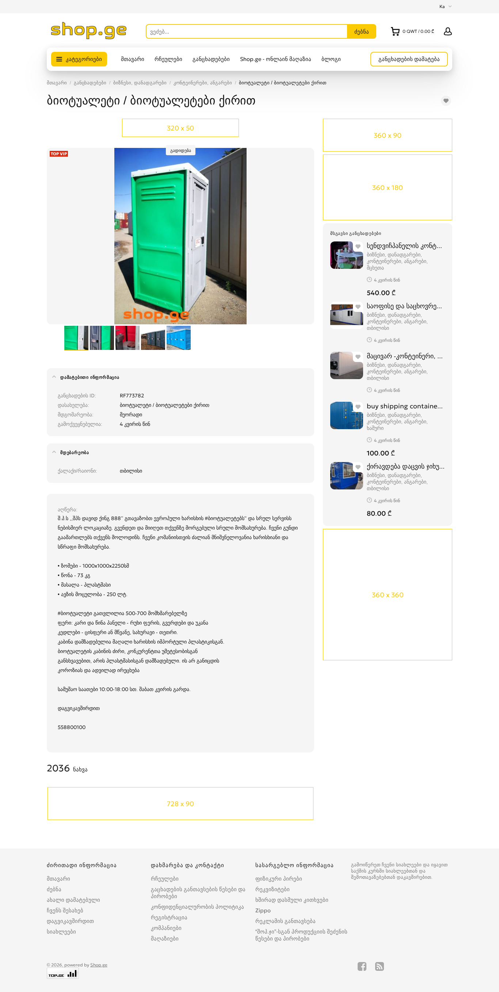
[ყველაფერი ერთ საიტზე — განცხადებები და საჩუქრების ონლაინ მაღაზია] (89, 37)
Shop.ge (98, 965)
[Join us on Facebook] (362, 970)
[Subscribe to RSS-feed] (379, 970)
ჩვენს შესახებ (65, 910)
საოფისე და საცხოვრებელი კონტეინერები (406, 306)
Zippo (263, 910)
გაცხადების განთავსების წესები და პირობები (198, 893)
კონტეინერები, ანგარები (203, 83)
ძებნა (54, 889)
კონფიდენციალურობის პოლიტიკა (197, 906)
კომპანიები (166, 927)
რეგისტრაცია (169, 917)
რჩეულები (168, 59)
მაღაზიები (165, 938)
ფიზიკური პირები (278, 878)
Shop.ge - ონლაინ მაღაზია (275, 59)
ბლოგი (331, 59)
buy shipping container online (406, 406)
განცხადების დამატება (409, 59)
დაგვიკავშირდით (70, 920)
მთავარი (132, 59)
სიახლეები (61, 931)
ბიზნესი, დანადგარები (140, 83)
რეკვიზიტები (272, 889)
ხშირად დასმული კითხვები (291, 899)
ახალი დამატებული (73, 899)
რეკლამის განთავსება (285, 920)
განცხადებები (211, 59)
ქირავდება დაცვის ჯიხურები (406, 466)
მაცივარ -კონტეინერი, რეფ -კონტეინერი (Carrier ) (406, 356)
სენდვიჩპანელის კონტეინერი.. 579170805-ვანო (406, 245)
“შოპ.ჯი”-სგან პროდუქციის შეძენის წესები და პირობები (301, 935)
